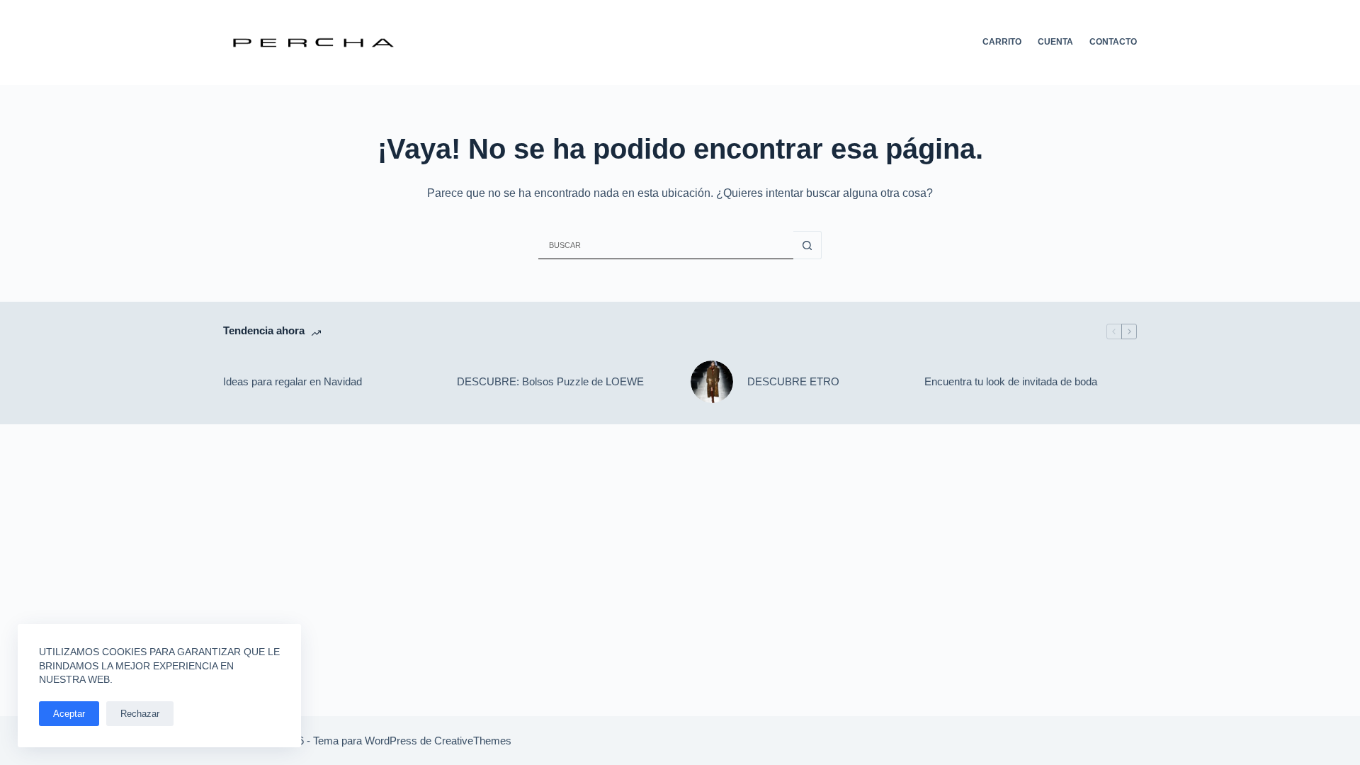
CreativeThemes (472, 741)
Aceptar (69, 713)
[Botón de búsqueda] (807, 245)
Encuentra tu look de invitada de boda (1010, 381)
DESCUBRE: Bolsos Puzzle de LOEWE (550, 381)
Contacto (1113, 42)
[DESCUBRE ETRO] (712, 382)
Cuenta (1055, 42)
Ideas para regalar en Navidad (292, 381)
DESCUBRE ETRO (793, 381)
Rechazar (139, 713)
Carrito (1001, 42)
